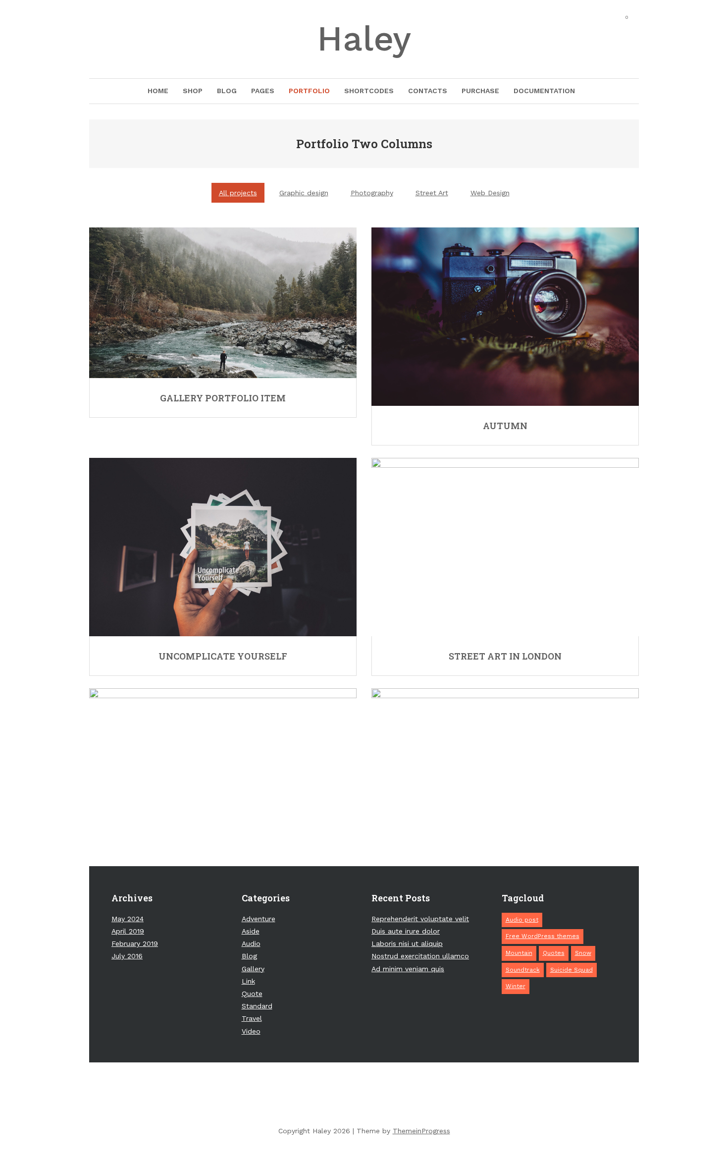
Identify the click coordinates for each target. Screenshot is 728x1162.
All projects (238, 193)
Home (158, 91)
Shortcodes (369, 91)
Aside (251, 931)
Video (251, 1031)
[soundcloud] (300, 1091)
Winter (515, 986)
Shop (193, 91)
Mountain (519, 952)
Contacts (427, 91)
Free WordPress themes (542, 936)
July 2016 (127, 956)
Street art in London (505, 656)
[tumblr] (282, 1091)
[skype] (538, 1091)
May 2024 (127, 919)
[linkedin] (227, 1091)
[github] (428, 1091)
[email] (557, 1091)
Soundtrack (523, 969)
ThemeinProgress (421, 1131)
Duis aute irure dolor (405, 931)
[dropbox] (483, 1091)
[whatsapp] (502, 1091)
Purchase (480, 91)
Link (248, 981)
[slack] (245, 1091)
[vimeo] (355, 1091)
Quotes (554, 952)
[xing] (447, 1091)
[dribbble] (465, 1091)
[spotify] (318, 1091)
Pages (262, 91)
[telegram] (520, 1091)
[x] (172, 1101)
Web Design (490, 193)
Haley (364, 38)
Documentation (544, 91)
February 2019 (134, 943)
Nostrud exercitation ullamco (420, 956)
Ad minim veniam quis (407, 969)
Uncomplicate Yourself (222, 656)
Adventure (258, 919)
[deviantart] (410, 1091)
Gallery (253, 969)
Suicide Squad (571, 969)
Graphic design (303, 193)
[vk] (373, 1091)
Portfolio (309, 91)
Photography (372, 193)
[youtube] (337, 1091)
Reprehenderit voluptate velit (420, 919)
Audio (251, 943)
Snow (583, 952)
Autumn (505, 426)
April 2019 (127, 931)
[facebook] (153, 1091)
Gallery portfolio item (223, 398)
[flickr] (190, 1091)
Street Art (432, 193)
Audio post (522, 919)
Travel (252, 1018)
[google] (208, 1091)
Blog (227, 91)
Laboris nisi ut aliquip (407, 943)
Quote (252, 993)
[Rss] (575, 1091)
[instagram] (392, 1091)
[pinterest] (263, 1091)
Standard (257, 1006)
